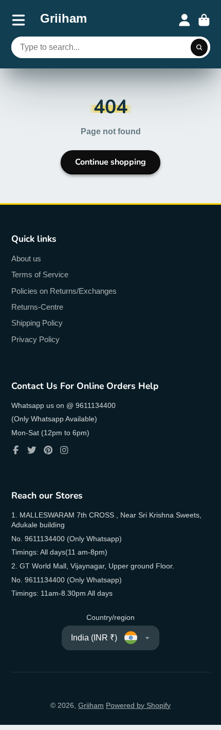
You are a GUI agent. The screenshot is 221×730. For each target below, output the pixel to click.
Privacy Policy (35, 339)
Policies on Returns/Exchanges (64, 291)
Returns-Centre (37, 306)
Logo (63, 20)
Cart (204, 20)
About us (26, 258)
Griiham (91, 705)
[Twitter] (31, 450)
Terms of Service (39, 274)
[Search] (199, 47)
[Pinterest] (48, 450)
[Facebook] (16, 450)
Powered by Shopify (138, 705)
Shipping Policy (37, 322)
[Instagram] (64, 450)
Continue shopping (110, 162)
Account (184, 20)
